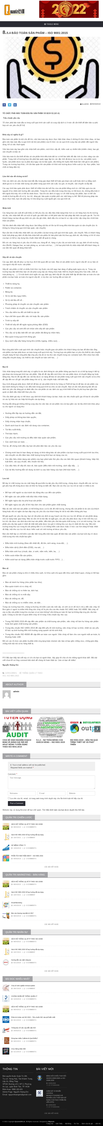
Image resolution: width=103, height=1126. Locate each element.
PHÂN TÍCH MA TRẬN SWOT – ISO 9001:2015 (27, 856)
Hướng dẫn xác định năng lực (21, 960)
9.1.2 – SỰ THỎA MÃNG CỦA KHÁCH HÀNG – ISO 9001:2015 (50, 741)
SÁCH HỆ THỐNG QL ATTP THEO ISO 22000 (27, 824)
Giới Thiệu (59, 1123)
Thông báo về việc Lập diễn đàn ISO (23, 1028)
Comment (12, 774)
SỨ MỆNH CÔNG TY (18, 845)
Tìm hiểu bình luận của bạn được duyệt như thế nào (63, 810)
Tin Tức (76, 1123)
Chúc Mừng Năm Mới (18, 1049)
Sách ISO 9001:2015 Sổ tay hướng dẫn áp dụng (27, 835)
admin (16, 691)
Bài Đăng (68, 1123)
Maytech (51, 1121)
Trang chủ (49, 1123)
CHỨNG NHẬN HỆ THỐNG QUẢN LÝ (24, 996)
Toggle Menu (52, 24)
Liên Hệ (97, 1123)
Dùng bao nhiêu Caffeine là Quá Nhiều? (24, 1038)
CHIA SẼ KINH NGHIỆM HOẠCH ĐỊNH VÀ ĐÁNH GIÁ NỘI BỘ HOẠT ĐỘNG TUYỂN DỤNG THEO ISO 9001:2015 (17, 743)
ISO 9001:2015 (13, 676)
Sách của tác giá (87, 1123)
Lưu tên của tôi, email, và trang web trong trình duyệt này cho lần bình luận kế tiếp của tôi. (46, 798)
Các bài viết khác (51, 867)
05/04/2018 (95, 104)
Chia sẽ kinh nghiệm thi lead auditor (23, 985)
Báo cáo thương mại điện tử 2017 (22, 913)
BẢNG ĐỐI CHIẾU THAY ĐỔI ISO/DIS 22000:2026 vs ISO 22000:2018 (56, 1078)
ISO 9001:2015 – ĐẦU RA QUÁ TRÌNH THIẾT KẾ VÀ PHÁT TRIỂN (84, 742)
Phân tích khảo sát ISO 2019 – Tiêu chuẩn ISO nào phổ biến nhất (33, 1017)
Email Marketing (16, 902)
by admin (85, 104)
